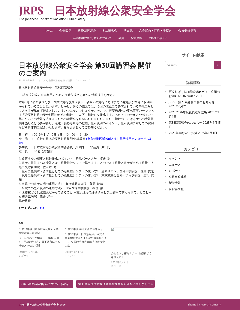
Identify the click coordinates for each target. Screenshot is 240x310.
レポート (175, 171)
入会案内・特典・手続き (155, 30)
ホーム (48, 30)
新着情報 (67, 80)
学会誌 (128, 30)
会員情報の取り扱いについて (92, 38)
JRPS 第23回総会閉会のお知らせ (191, 102)
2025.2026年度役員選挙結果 (188, 112)
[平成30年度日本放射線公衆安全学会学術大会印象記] (42, 242)
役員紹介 (137, 38)
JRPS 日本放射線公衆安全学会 (97, 10)
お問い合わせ (158, 38)
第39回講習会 (86, 30)
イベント (42, 80)
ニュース (175, 165)
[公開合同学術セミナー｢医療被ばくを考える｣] (132, 239)
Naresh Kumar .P (211, 304)
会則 (121, 38)
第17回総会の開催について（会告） (47, 284)
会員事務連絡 (55, 80)
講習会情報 (176, 189)
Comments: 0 (83, 80)
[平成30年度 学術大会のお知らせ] (88, 242)
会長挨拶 (65, 30)
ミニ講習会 (109, 30)
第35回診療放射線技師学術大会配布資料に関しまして (114, 284)
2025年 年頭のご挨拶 (183, 133)
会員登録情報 (187, 30)
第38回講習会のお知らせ (185, 122)
